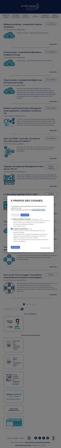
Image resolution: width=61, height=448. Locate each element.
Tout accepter (15, 215)
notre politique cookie (39, 210)
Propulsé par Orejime (45, 247)
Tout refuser (25, 215)
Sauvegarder (15, 247)
